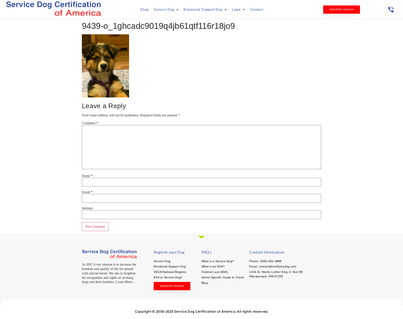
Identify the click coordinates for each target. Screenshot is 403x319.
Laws (236, 9)
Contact (256, 9)
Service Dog (164, 9)
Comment (90, 123)
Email (87, 192)
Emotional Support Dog (203, 9)
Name (87, 176)
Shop (144, 9)
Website (87, 208)
